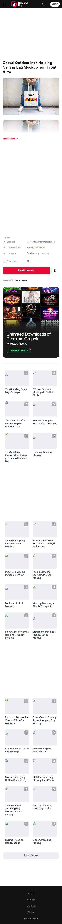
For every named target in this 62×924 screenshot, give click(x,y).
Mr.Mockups (21, 280)
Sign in (55, 4)
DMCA (31, 912)
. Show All (45, 254)
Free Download (26, 270)
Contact (31, 906)
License (31, 900)
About (31, 893)
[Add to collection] (55, 270)
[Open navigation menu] (4, 4)
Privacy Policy (31, 919)
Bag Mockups (34, 253)
